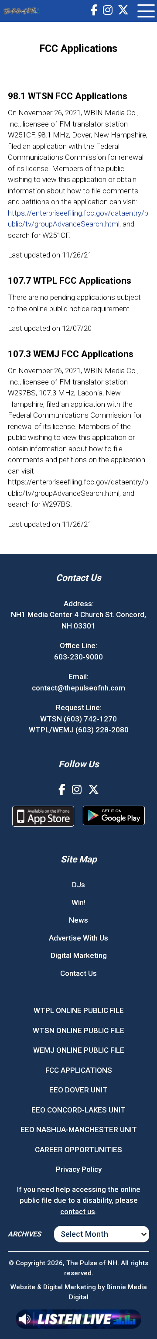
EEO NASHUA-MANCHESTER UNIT (78, 1129)
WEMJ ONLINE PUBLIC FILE (78, 1050)
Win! (78, 902)
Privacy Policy (79, 1169)
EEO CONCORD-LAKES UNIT (78, 1110)
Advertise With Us (78, 938)
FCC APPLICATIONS (78, 1070)
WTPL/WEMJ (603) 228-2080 (79, 729)
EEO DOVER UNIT (78, 1089)
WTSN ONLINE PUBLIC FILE (78, 1030)
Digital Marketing (79, 955)
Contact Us (78, 973)
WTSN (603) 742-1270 (78, 718)
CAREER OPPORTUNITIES (78, 1149)
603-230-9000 (78, 656)
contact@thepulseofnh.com (78, 687)
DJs (78, 884)
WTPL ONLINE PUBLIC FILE (79, 1010)
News (78, 920)
